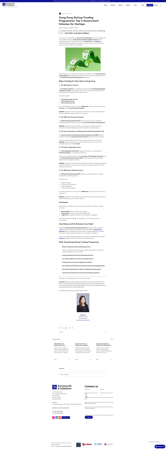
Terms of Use (58, 446)
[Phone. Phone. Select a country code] (86, 396)
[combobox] (99, 406)
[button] (83, 246)
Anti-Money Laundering (66, 446)
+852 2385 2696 (59, 413)
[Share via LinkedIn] (66, 328)
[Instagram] (53, 417)
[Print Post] (72, 328)
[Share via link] (69, 328)
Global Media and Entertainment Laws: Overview (59, 344)
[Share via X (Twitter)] (62, 328)
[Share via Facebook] (59, 328)
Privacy (52, 446)
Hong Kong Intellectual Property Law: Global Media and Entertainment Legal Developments (103, 344)
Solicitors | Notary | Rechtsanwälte (10, 6)
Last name (102, 389)
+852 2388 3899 (58, 411)
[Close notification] (164, 441)
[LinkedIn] (56, 417)
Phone (86, 394)
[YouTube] (60, 417)
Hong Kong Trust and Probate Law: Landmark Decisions (81, 344)
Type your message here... (90, 408)
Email (86, 398)
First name (87, 389)
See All (111, 339)
